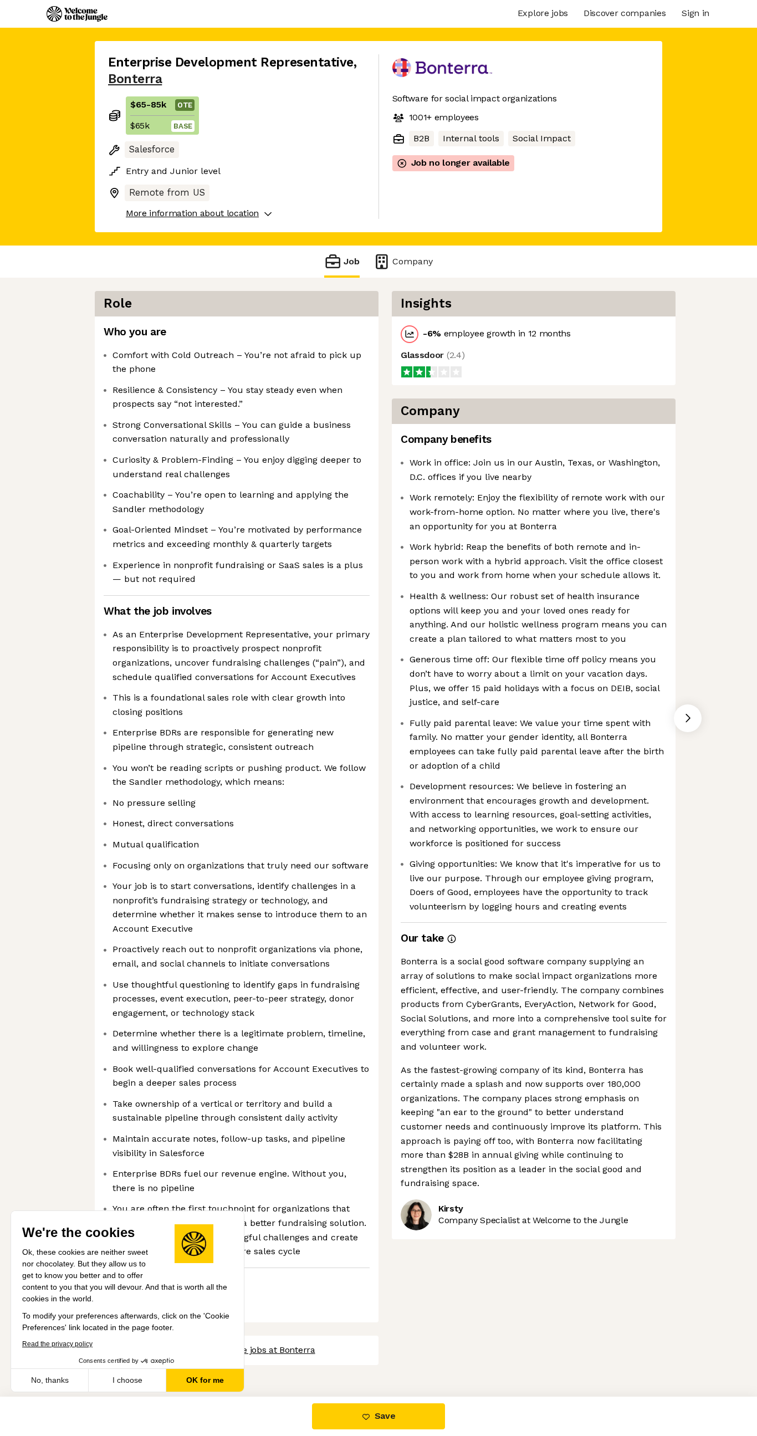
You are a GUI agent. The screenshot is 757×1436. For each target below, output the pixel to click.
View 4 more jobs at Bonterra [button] (255, 1350)
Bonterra (135, 78)
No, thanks (50, 1380)
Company (412, 261)
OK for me (205, 1380)
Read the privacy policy (57, 1344)
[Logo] (77, 14)
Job (352, 261)
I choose (127, 1380)
